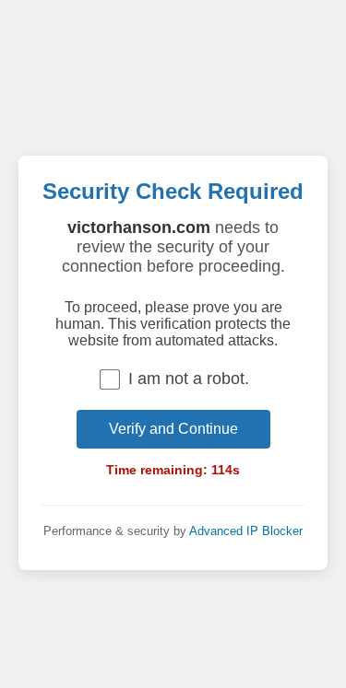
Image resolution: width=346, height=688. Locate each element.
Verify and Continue (173, 429)
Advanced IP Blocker (246, 531)
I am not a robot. (188, 378)
